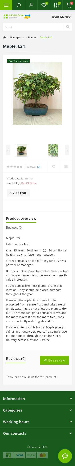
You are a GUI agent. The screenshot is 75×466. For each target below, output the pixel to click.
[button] (31, 5)
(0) (38, 166)
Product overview (21, 218)
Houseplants (17, 37)
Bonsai (32, 37)
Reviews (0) (14, 227)
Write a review (54, 360)
